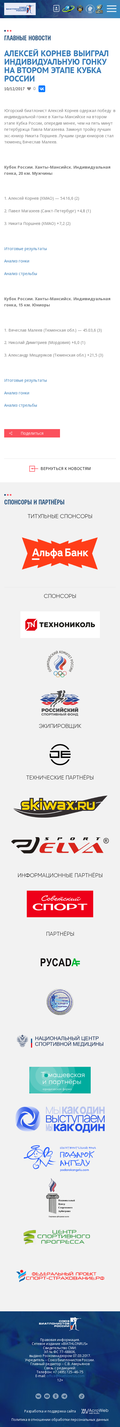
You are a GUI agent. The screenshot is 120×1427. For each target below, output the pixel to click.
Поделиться (32, 433)
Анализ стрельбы (20, 273)
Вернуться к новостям (65, 468)
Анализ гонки (16, 261)
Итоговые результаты (25, 248)
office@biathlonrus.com (66, 1376)
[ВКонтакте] (42, 88)
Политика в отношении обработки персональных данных (60, 1419)
